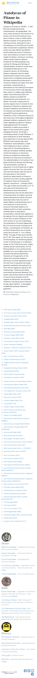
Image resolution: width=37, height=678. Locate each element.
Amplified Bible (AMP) (11, 319)
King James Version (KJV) (12, 397)
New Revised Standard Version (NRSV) (17, 465)
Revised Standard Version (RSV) (15, 493)
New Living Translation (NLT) (13, 458)
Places (14, 596)
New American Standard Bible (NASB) (16, 424)
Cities (3, 570)
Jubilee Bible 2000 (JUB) (12, 394)
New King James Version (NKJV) (15, 451)
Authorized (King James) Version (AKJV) (17, 325)
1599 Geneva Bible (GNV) (12, 310)
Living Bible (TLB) (10, 403)
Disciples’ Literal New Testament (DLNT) (18, 348)
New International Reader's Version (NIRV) (18, 442)
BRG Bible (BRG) (9, 329)
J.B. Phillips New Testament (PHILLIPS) (17, 391)
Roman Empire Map (8, 591)
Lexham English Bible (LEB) (13, 400)
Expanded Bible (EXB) (11, 371)
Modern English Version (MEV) (14, 407)
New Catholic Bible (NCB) (12, 432)
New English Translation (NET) (14, 439)
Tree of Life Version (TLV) (13, 508)
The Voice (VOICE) (10, 505)
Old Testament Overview (10, 637)
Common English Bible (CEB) (13, 335)
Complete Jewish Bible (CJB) (14, 338)
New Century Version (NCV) (13, 435)
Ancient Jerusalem (8, 553)
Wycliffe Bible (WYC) (10, 518)
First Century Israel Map (10, 565)
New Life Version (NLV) (12, 455)
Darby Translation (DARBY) (13, 344)
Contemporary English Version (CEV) (16, 341)
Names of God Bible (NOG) (13, 415)
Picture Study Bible (8, 559)
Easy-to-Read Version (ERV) (13, 356)
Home (5, 543)
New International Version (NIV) (14, 445)
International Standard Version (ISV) (16, 388)
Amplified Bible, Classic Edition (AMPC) (17, 322)
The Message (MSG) (10, 502)
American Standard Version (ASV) (15, 316)
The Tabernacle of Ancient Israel (13, 608)
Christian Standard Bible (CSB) (14, 332)
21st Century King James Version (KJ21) (17, 313)
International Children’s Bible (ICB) (15, 384)
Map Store (5, 659)
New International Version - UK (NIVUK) (17, 448)
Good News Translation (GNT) (14, 377)
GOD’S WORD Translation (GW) (14, 374)
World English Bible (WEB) (12, 512)
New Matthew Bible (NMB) (13, 462)
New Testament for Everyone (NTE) (16, 484)
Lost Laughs (6, 655)
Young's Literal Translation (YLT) (15, 521)
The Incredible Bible (8, 574)
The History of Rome (9, 600)
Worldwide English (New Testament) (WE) (18, 515)
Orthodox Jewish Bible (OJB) (14, 487)
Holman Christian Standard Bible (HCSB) (17, 381)
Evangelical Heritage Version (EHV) (15, 368)
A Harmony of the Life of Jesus (13, 649)
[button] (30, 3)
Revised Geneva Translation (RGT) (15, 490)
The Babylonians (7, 617)
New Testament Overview (10, 643)
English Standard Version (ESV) (14, 359)
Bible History (10, 672)
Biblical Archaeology (9, 547)
